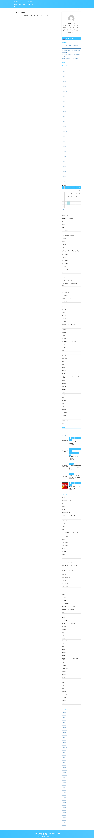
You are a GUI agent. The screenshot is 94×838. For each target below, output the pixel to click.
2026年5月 (64, 73)
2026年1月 (64, 83)
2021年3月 (64, 171)
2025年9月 (64, 94)
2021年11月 (64, 161)
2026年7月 (64, 68)
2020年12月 (64, 179)
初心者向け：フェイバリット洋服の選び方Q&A (71, 48)
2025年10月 (64, 91)
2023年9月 (64, 134)
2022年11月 (64, 149)
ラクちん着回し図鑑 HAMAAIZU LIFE (47, 834)
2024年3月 (64, 121)
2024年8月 (64, 109)
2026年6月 (64, 71)
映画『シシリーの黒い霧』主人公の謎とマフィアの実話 (71, 55)
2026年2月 (64, 81)
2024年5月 (64, 116)
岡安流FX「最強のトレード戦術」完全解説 (70, 58)
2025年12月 (64, 86)
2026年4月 (64, 76)
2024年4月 (64, 119)
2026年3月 (64, 78)
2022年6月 (64, 151)
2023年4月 (64, 144)
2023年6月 (64, 141)
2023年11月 (64, 129)
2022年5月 (64, 154)
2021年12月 (64, 159)
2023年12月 (64, 126)
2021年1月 (64, 176)
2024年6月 (64, 114)
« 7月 (63, 209)
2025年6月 (64, 101)
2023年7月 (64, 139)
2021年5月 (64, 169)
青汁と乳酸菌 (64, 435)
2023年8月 (64, 136)
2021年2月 (64, 174)
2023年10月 (64, 131)
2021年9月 (64, 164)
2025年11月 (64, 88)
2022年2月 (64, 156)
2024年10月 (64, 104)
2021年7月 (64, 166)
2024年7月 (64, 111)
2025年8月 (64, 96)
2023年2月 (64, 146)
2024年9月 (64, 106)
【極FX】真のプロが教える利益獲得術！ (70, 45)
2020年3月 (64, 181)
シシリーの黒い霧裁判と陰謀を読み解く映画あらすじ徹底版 (71, 51)
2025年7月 (64, 99)
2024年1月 (64, 124)
